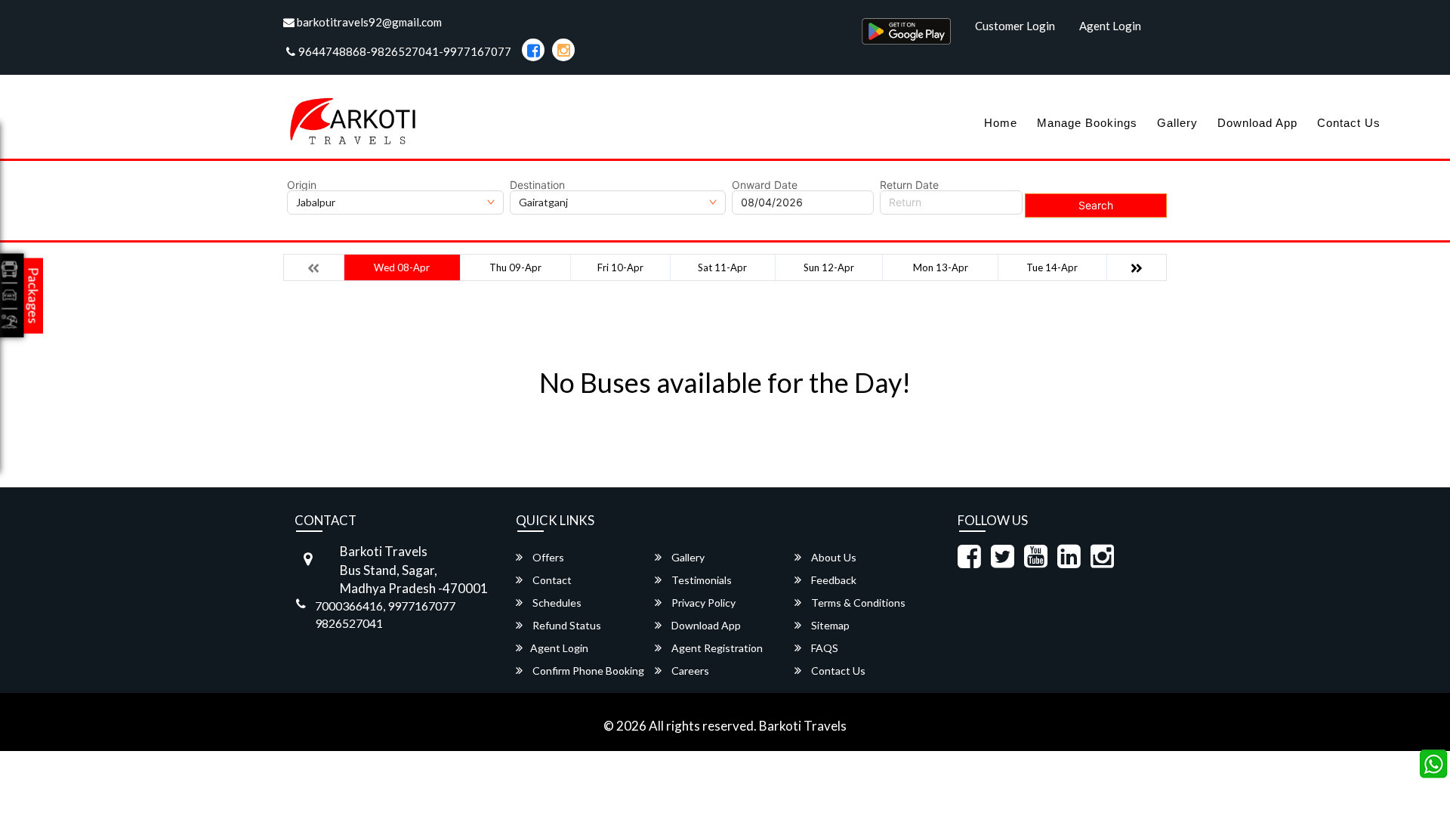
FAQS (823, 647)
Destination (537, 185)
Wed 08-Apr (402, 267)
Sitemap (829, 625)
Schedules (556, 602)
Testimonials (700, 579)
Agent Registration (716, 647)
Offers (547, 557)
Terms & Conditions (857, 602)
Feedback (832, 579)
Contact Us (1349, 122)
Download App (1257, 122)
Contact (551, 579)
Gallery (1177, 122)
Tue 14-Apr (1052, 267)
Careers (689, 670)
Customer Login (1015, 25)
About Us (832, 557)
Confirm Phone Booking (587, 670)
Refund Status (565, 625)
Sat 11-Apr (722, 267)
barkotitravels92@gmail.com (368, 22)
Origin (301, 185)
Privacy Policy (702, 602)
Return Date (909, 185)
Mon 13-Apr (940, 267)
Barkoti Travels (803, 726)
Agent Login (1110, 25)
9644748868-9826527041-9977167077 (404, 51)
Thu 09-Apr (515, 267)
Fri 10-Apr (620, 267)
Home (1000, 122)
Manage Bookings (1087, 122)
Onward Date (765, 185)
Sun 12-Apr (829, 267)
